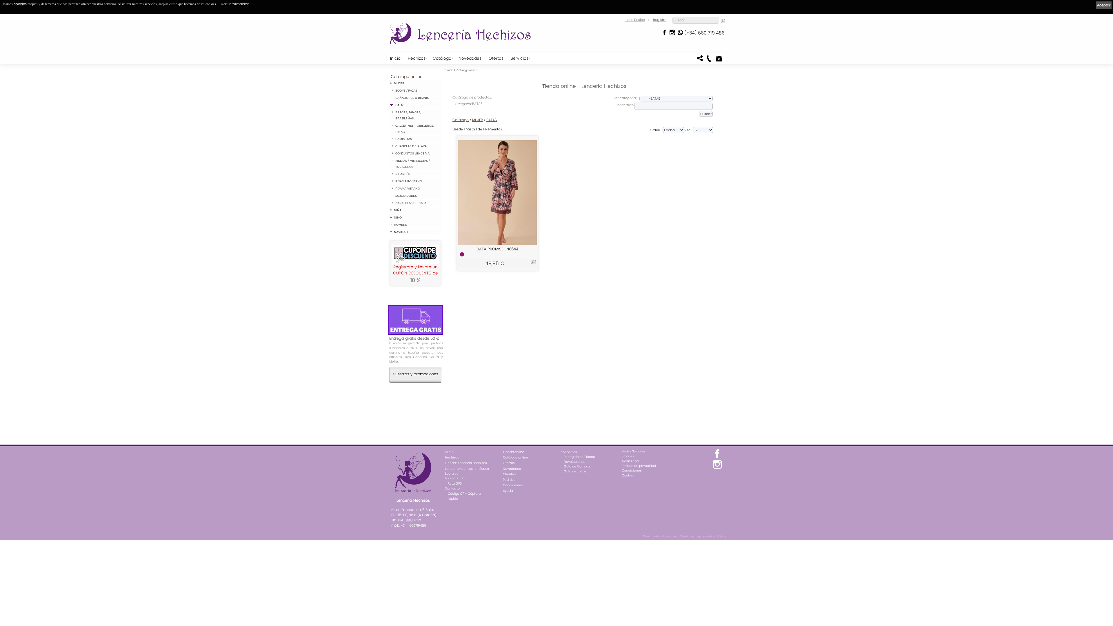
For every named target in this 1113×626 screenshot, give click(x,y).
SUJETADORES (406, 196)
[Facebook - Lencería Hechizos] (664, 34)
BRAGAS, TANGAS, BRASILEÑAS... (408, 115)
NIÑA (397, 210)
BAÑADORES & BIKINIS (412, 98)
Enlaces (628, 456)
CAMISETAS (403, 139)
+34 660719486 (413, 525)
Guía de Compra (577, 466)
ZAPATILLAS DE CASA (410, 203)
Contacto (452, 488)
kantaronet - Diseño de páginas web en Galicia (694, 536)
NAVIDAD (401, 232)
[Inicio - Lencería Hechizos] (462, 34)
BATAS (399, 105)
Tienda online (513, 452)
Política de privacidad (639, 465)
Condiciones (513, 485)
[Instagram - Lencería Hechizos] (717, 467)
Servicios (519, 58)
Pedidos (509, 479)
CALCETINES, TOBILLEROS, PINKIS (414, 129)
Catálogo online (467, 70)
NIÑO (398, 217)
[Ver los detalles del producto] (533, 263)
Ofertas (496, 58)
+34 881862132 (409, 520)
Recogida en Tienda (579, 456)
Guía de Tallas (575, 471)
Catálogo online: (407, 76)
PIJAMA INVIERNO (408, 181)
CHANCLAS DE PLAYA (411, 146)
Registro (659, 19)
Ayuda (508, 490)
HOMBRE (400, 225)
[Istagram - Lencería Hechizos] (672, 34)
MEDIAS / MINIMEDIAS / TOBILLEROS (412, 164)
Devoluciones (574, 461)
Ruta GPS (455, 483)
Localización (455, 478)
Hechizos (416, 58)
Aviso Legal (630, 460)
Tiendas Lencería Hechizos (466, 463)
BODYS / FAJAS (406, 90)
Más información (235, 3)
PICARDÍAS (403, 174)
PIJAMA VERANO (407, 188)
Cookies (628, 475)
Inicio (395, 58)
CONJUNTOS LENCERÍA (412, 153)
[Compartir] (700, 59)
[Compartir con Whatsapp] (680, 34)
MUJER (399, 83)
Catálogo (442, 58)
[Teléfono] (708, 59)
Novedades (470, 58)
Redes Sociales (633, 451)
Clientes (509, 474)
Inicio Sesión (635, 19)
